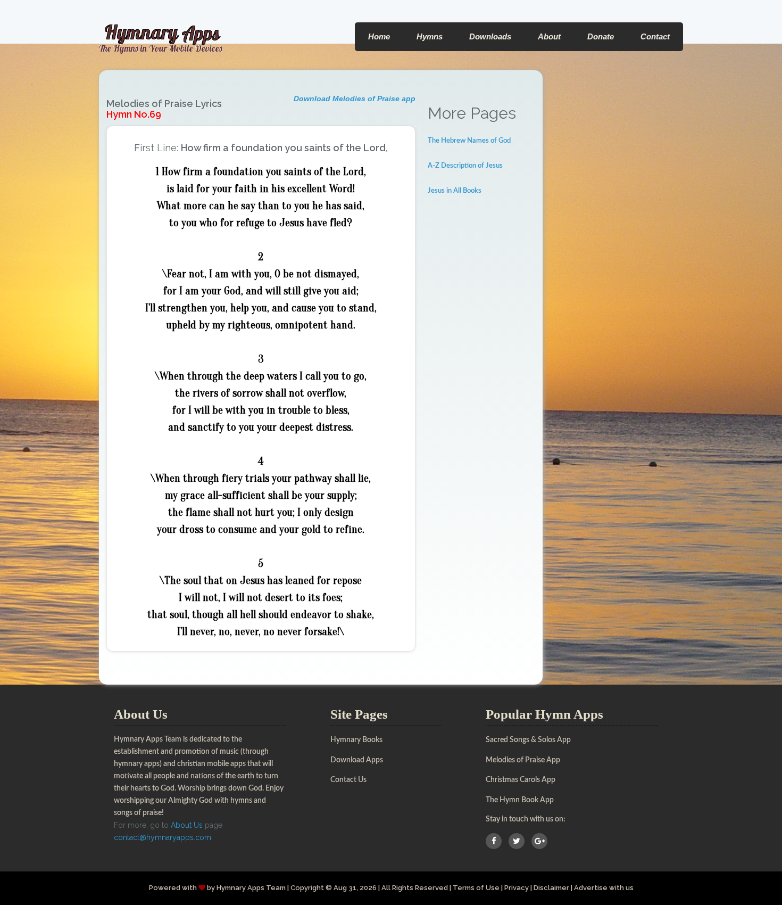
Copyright (307, 888)
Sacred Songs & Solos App (528, 740)
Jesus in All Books (454, 190)
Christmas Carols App (520, 780)
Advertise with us (604, 888)
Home (379, 36)
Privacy (516, 888)
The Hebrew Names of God (469, 140)
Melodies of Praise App (523, 760)
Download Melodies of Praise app (354, 98)
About (549, 36)
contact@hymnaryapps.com (162, 837)
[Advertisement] (482, 370)
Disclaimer (551, 888)
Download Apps (356, 760)
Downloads (490, 36)
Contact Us (348, 780)
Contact (655, 36)
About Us (187, 825)
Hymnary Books (356, 740)
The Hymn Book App (520, 800)
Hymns (430, 36)
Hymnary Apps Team (251, 888)
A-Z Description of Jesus (465, 165)
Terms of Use (476, 888)
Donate (600, 36)
